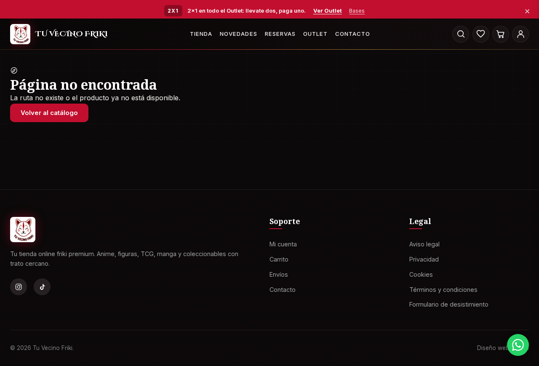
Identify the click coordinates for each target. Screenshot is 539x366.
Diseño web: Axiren (503, 347)
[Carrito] (500, 34)
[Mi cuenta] (520, 34)
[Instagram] (18, 286)
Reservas (280, 33)
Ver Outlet (327, 10)
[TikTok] (42, 286)
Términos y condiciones (443, 289)
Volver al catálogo (49, 113)
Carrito (279, 259)
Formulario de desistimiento (448, 304)
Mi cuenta (283, 244)
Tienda (201, 33)
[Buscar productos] (460, 34)
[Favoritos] (480, 34)
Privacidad (424, 259)
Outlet (315, 33)
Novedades (238, 33)
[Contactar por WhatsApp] (518, 345)
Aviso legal (424, 244)
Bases (357, 11)
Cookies (421, 274)
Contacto (352, 33)
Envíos (279, 274)
